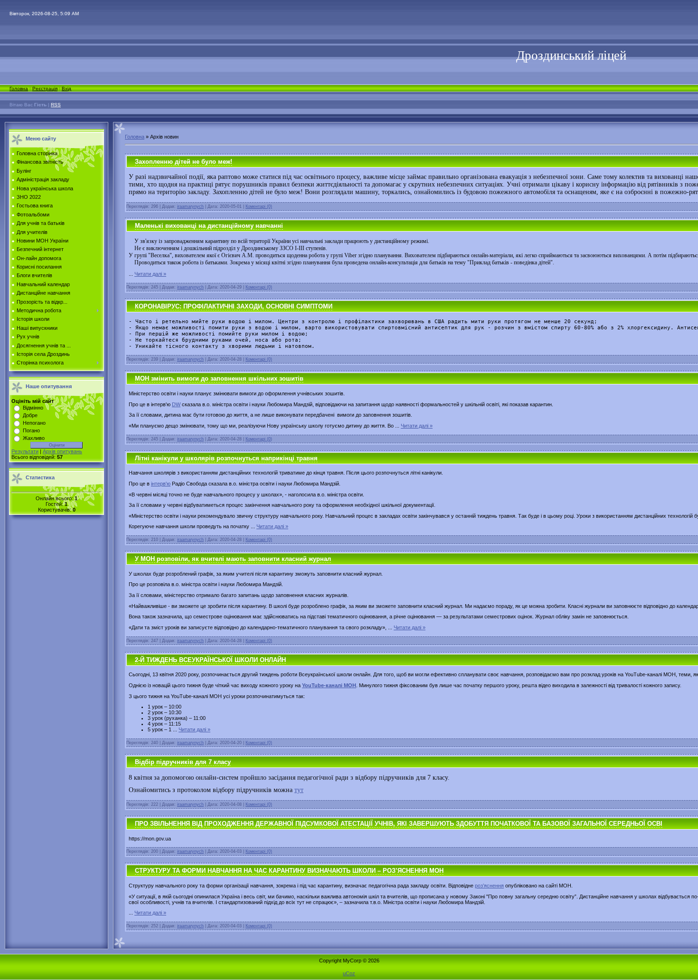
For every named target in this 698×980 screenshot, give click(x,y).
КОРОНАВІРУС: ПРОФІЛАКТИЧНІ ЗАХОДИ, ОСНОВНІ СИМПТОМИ (233, 306)
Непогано (34, 423)
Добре (30, 415)
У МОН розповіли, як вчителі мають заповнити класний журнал (233, 558)
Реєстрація (44, 88)
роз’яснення (489, 885)
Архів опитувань (62, 451)
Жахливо (34, 438)
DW (176, 404)
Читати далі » (150, 274)
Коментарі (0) (258, 206)
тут (298, 789)
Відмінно (33, 408)
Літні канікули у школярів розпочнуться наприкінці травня (226, 458)
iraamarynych (190, 206)
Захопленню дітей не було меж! (183, 161)
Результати (24, 451)
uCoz (349, 973)
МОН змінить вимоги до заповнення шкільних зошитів (219, 378)
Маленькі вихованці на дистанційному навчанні (209, 225)
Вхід (66, 88)
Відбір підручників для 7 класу (183, 761)
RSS (56, 104)
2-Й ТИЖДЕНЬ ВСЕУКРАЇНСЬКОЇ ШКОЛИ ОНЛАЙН (210, 659)
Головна (18, 88)
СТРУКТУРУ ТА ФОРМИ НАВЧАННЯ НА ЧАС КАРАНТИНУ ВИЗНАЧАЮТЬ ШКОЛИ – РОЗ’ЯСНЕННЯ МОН (289, 870)
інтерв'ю (160, 483)
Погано (31, 430)
